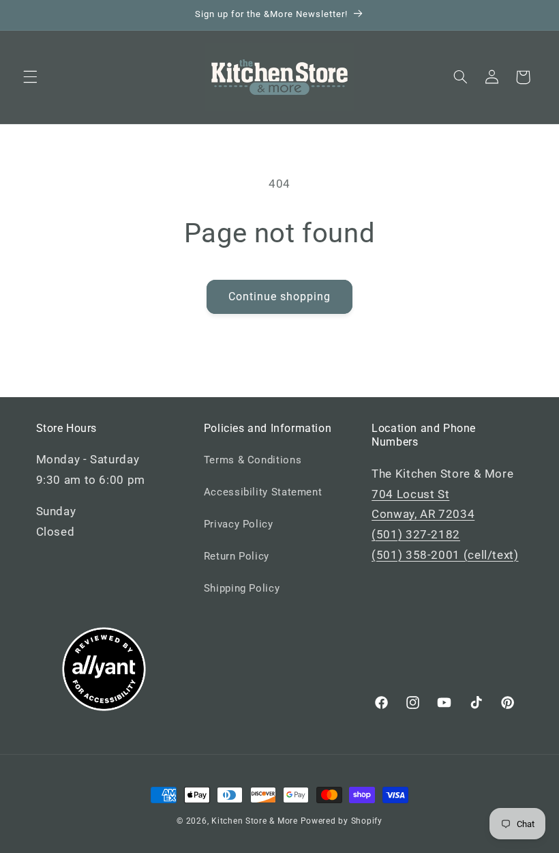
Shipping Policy (242, 588)
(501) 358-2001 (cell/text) (445, 555)
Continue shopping (279, 296)
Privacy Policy (238, 524)
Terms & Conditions (252, 460)
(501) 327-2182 (416, 534)
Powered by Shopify (341, 821)
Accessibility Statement (263, 492)
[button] (30, 77)
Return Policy (236, 556)
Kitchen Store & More (254, 821)
